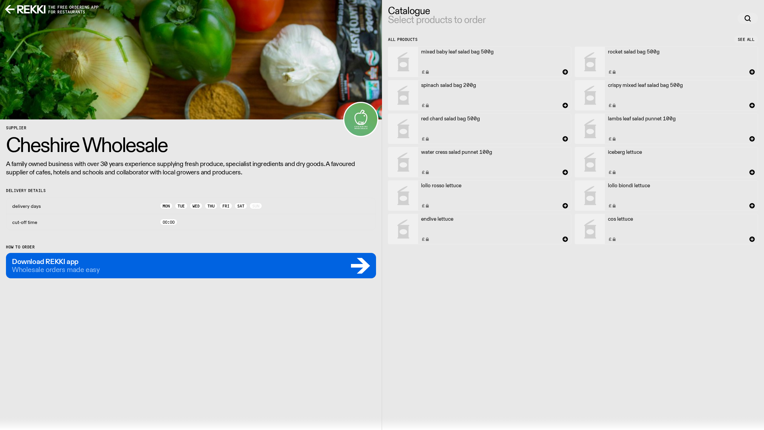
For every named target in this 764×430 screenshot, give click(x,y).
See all (746, 39)
